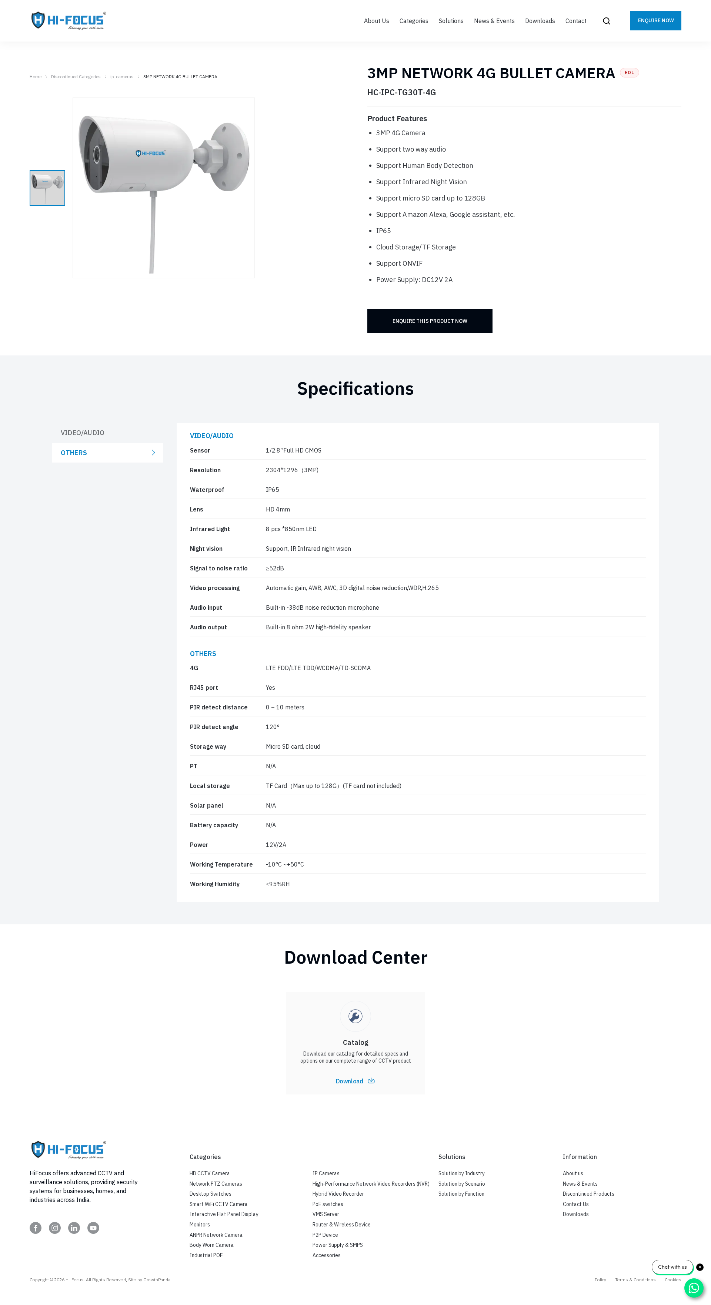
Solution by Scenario (461, 1183)
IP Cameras (326, 1173)
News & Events (580, 1183)
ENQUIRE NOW (656, 20)
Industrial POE (206, 1255)
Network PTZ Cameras (216, 1183)
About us (573, 1173)
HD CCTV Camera (210, 1173)
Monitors (200, 1224)
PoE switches (328, 1204)
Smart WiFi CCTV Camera (219, 1204)
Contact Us (576, 1204)
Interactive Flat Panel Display (224, 1214)
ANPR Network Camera (216, 1235)
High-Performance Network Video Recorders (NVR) (371, 1183)
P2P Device (325, 1235)
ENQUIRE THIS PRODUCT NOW (430, 321)
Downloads (576, 1214)
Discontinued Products (588, 1193)
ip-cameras (122, 76)
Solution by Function (461, 1193)
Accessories (327, 1255)
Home (35, 76)
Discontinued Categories (76, 76)
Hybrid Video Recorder (338, 1193)
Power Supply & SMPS (338, 1245)
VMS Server (326, 1214)
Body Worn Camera (212, 1245)
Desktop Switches (210, 1193)
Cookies (673, 1279)
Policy (600, 1279)
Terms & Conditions (635, 1279)
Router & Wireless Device (342, 1224)
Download (349, 1081)
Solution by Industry (461, 1173)
